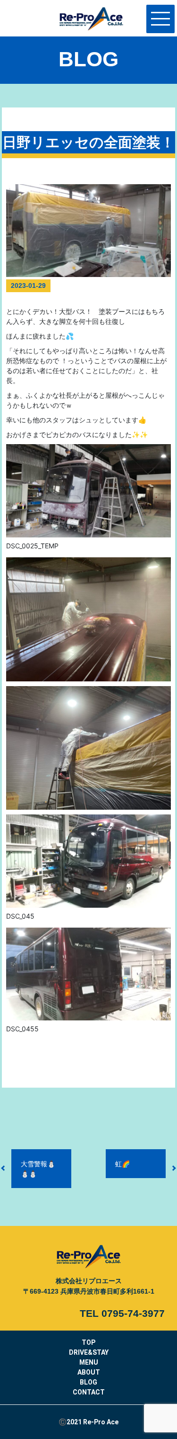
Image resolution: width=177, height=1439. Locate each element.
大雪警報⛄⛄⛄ (38, 1169)
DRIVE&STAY (89, 1352)
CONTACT (89, 1392)
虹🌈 (122, 1164)
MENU (88, 1362)
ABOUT (88, 1372)
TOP (88, 1342)
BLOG (88, 1382)
